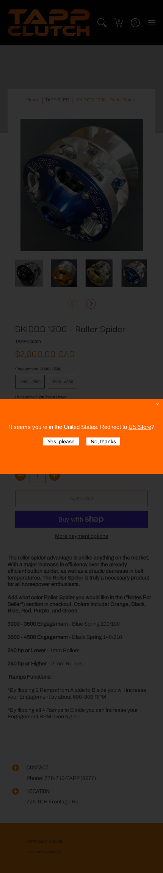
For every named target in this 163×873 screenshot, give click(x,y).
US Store (140, 427)
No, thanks (103, 441)
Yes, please (61, 441)
